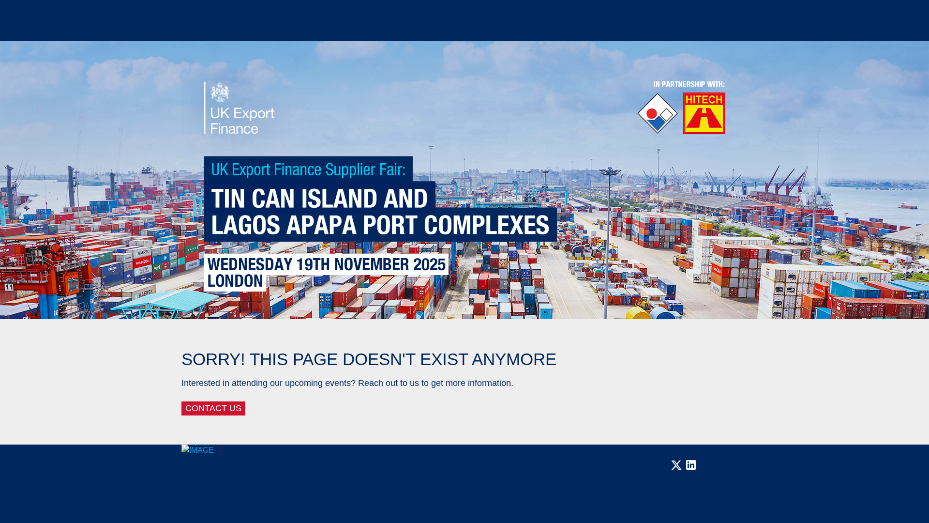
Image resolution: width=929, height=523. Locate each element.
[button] (676, 468)
